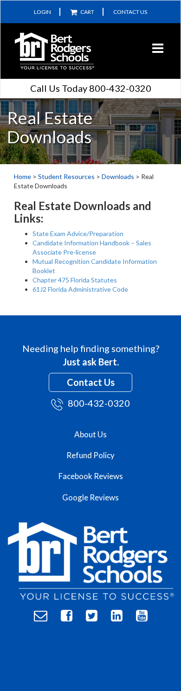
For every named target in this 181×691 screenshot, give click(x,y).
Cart (86, 11)
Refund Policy (90, 455)
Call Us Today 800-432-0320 (90, 88)
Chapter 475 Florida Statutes (74, 280)
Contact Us (130, 11)
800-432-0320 (99, 403)
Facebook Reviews (90, 476)
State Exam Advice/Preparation (78, 233)
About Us (90, 434)
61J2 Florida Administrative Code (80, 289)
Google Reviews (90, 497)
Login (42, 11)
